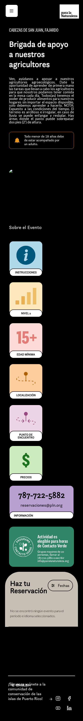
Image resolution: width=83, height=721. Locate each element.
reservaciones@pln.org (41, 505)
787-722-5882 (41, 495)
